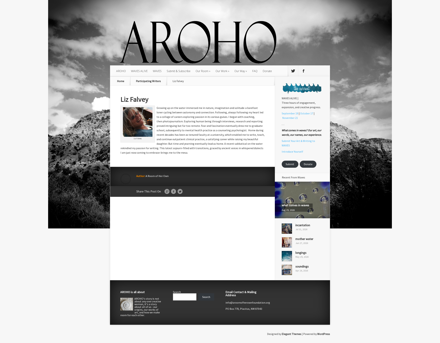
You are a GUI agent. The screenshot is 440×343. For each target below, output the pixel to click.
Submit (290, 164)
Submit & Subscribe (178, 71)
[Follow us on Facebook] (303, 71)
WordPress (323, 334)
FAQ (254, 71)
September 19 (290, 113)
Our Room (202, 71)
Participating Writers (148, 81)
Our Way (239, 71)
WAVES (157, 71)
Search (177, 292)
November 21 (290, 118)
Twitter (180, 191)
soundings (302, 266)
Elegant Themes (291, 334)
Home (120, 81)
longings (300, 253)
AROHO (121, 71)
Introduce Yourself (292, 151)
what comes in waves (295, 205)
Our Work (221, 71)
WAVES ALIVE (139, 71)
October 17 (306, 113)
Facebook (173, 191)
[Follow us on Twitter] (293, 71)
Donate (267, 71)
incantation (302, 225)
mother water (304, 239)
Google (167, 191)
